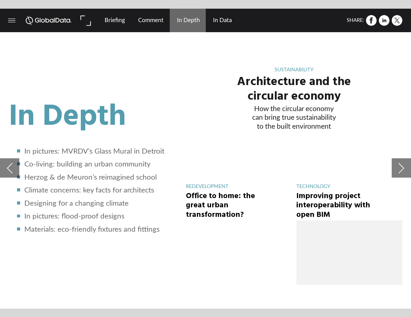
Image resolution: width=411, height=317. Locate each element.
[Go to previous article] (9, 168)
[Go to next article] (401, 168)
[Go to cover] (49, 20)
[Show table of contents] (11, 20)
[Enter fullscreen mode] (85, 20)
